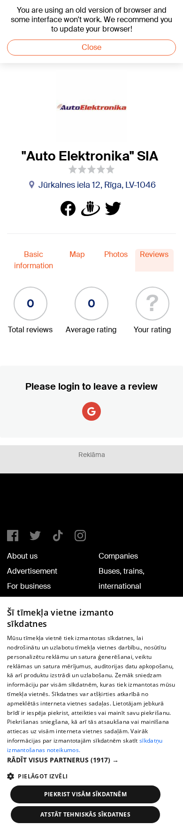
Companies (118, 556)
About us (22, 556)
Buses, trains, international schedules (122, 586)
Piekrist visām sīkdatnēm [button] (85, 794)
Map (77, 254)
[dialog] (91, 715)
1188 (26, 505)
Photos (116, 254)
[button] (91, 760)
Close (91, 47)
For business (29, 586)
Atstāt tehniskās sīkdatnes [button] (85, 814)
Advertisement (32, 571)
